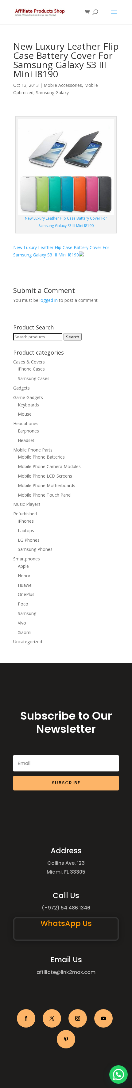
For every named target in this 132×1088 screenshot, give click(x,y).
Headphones (25, 423)
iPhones (26, 521)
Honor (24, 576)
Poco (23, 604)
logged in (49, 300)
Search (72, 337)
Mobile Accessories (63, 85)
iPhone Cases (31, 369)
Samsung (27, 613)
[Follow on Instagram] (77, 1018)
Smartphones (26, 559)
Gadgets (21, 388)
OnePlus (26, 594)
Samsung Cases (33, 378)
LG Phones (29, 540)
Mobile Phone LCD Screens (45, 476)
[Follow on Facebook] (26, 1018)
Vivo (22, 623)
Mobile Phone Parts (32, 450)
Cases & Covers (29, 362)
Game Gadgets (28, 397)
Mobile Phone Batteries (41, 457)
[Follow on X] (52, 1018)
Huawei (25, 585)
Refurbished (25, 514)
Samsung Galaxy (52, 92)
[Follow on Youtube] (103, 1018)
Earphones (28, 431)
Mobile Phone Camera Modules (49, 466)
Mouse (25, 414)
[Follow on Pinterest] (66, 1039)
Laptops (26, 530)
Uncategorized (27, 641)
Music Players (27, 504)
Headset (26, 440)
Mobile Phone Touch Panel (45, 495)
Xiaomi (24, 632)
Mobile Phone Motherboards (46, 485)
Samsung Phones (35, 549)
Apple (23, 566)
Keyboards (28, 405)
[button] (118, 1074)
